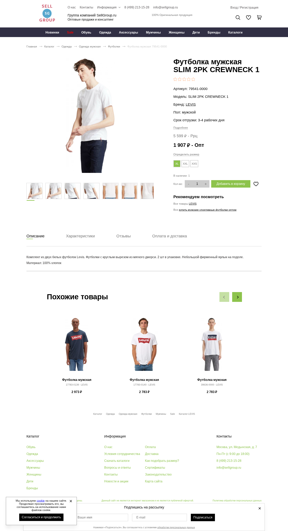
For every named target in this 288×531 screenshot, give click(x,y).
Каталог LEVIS (187, 414)
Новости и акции (116, 481)
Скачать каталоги (117, 460)
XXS (194, 163)
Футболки (114, 46)
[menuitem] (52, 32)
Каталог (49, 46)
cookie (41, 500)
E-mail (140, 517)
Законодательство (158, 474)
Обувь (86, 32)
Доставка (151, 454)
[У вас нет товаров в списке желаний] (248, 17)
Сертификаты (155, 467)
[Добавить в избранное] (256, 184)
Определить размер (186, 154)
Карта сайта (153, 481)
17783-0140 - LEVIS (144, 384)
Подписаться (202, 517)
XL (177, 163)
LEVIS (191, 104)
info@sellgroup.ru (165, 7)
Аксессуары (128, 32)
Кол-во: (178, 183)
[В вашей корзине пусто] (259, 17)
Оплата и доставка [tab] (169, 236)
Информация (115, 436)
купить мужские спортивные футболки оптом (207, 209)
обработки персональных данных (176, 527)
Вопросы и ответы (117, 467)
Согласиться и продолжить (41, 517)
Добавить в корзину (230, 183)
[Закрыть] (71, 501)
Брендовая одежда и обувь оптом (47, 14)
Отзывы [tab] (123, 236)
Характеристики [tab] (80, 236)
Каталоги (235, 32)
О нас (72, 7)
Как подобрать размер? (162, 460)
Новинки (52, 32)
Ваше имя (85, 517)
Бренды (214, 32)
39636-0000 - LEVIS (212, 384)
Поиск (238, 17)
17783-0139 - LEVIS (77, 384)
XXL (185, 163)
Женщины (177, 32)
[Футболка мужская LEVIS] (76, 346)
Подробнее (180, 127)
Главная (31, 46)
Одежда (105, 32)
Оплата (150, 447)
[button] (224, 297)
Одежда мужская (90, 46)
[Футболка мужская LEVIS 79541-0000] (90, 115)
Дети (196, 32)
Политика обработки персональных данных (237, 500)
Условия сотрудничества (122, 454)
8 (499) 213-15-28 (136, 7)
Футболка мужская (76, 379)
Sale (70, 32)
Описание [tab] (35, 236)
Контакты (86, 7)
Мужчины (153, 32)
